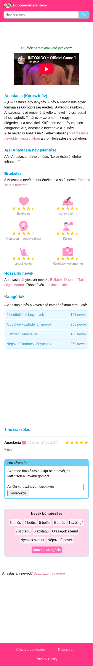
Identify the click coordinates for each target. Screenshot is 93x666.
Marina (18, 285)
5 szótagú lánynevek (46, 334)
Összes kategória (46, 550)
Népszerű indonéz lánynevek (46, 344)
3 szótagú (41, 531)
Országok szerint (65, 531)
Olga (8, 285)
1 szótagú (76, 522)
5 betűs (44, 522)
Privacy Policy (47, 659)
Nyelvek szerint (32, 540)
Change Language (30, 649)
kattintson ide (57, 285)
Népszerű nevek (60, 540)
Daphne (70, 280)
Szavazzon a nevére (49, 573)
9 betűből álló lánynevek (46, 315)
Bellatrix (56, 280)
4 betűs (30, 522)
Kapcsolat (65, 649)
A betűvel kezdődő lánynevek (46, 324)
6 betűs (59, 522)
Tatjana (84, 280)
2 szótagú (22, 531)
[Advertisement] (46, 33)
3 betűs (15, 522)
